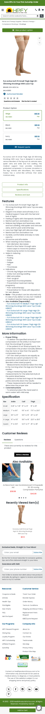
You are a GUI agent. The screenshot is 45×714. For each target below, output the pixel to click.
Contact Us (27, 633)
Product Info (22, 184)
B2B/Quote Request (30, 619)
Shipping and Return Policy (33, 609)
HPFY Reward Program (10, 629)
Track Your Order (29, 594)
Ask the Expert (7, 616)
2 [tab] (21, 498)
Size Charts (6, 609)
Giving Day (6, 633)
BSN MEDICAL (11, 87)
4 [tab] (26, 498)
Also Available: (22, 461)
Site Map (26, 644)
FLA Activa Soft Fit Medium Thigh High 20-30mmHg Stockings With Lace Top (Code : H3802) (24, 306)
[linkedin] (29, 689)
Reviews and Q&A (22, 195)
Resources (6, 589)
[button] (22, 30)
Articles (5, 598)
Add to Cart (22, 710)
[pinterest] (8, 694)
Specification (11, 397)
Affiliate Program (8, 644)
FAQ (3, 613)
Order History (28, 601)
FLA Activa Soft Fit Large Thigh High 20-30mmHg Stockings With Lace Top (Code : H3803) (23, 312)
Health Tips (6, 601)
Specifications (22, 189)
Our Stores (27, 637)
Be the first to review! (29, 101)
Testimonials (27, 640)
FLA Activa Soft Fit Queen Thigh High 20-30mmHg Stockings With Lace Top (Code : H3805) (23, 326)
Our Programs (8, 624)
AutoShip (5, 648)
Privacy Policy (28, 648)
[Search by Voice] (37, 16)
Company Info (28, 624)
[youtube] (36, 689)
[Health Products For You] (17, 10)
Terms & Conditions (30, 605)
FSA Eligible (6, 605)
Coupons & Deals (8, 594)
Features (8, 201)
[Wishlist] (39, 38)
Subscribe (38, 552)
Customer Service (30, 589)
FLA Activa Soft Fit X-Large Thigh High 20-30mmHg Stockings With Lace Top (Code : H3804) (24, 319)
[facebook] (15, 689)
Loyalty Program (8, 637)
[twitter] (8, 689)
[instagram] (22, 689)
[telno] (36, 10)
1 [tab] (19, 498)
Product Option (10, 108)
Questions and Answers (12, 101)
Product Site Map (29, 651)
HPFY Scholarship (8, 640)
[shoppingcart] (43, 10)
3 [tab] (23, 498)
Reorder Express (29, 598)
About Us (26, 629)
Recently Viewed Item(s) (22, 502)
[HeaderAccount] (39, 9)
